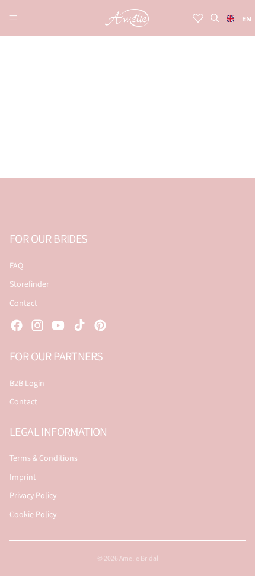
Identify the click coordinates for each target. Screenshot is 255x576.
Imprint (22, 476)
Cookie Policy (32, 514)
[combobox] (236, 18)
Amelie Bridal (138, 557)
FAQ (16, 265)
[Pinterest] (100, 325)
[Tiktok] (79, 325)
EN (243, 18)
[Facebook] (16, 325)
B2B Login (26, 383)
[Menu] (13, 17)
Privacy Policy (32, 495)
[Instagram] (37, 325)
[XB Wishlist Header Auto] (198, 18)
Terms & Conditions (43, 457)
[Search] (215, 18)
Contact (23, 303)
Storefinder (29, 283)
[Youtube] (58, 325)
